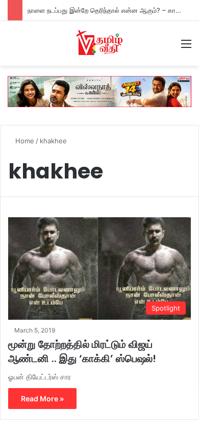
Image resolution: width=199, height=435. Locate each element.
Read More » (42, 398)
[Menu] (186, 47)
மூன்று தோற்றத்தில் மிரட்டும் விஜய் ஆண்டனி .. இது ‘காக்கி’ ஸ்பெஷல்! (82, 351)
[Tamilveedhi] (99, 43)
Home (23, 141)
